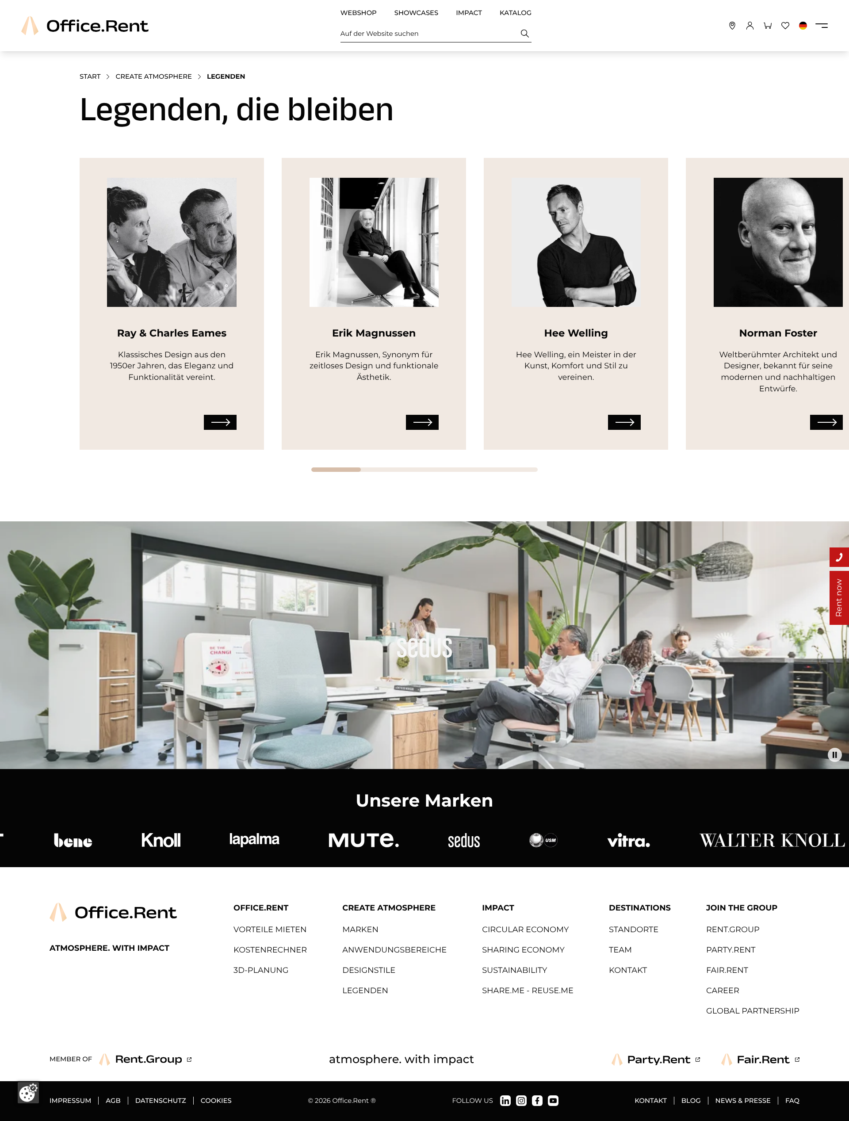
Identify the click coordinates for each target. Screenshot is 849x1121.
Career (722, 990)
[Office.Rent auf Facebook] (537, 1100)
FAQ (792, 1101)
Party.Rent (731, 950)
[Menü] (821, 25)
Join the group (741, 908)
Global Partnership (752, 1011)
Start (90, 76)
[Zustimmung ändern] (28, 1092)
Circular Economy (525, 929)
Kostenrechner (270, 950)
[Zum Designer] (220, 422)
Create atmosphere (153, 76)
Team (620, 950)
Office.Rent (260, 908)
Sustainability (514, 970)
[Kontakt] (839, 557)
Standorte (633, 929)
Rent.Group (733, 929)
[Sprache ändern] (803, 25)
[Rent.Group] (145, 1059)
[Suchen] (525, 33)
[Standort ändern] (732, 25)
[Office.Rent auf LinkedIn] (505, 1100)
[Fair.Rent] (760, 1059)
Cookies (216, 1101)
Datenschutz (160, 1101)
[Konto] (750, 25)
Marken (360, 929)
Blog (691, 1101)
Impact (498, 908)
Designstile (368, 970)
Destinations (640, 908)
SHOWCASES (416, 13)
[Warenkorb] (767, 25)
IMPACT (469, 13)
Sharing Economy (523, 950)
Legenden (365, 990)
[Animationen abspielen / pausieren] (835, 755)
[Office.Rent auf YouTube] (553, 1100)
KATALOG (516, 13)
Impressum (70, 1101)
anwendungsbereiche (394, 950)
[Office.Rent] (85, 25)
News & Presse (743, 1101)
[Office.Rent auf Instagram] (521, 1100)
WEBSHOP (358, 13)
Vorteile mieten (269, 929)
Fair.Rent (727, 970)
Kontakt (628, 970)
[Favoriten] (785, 25)
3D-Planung (261, 970)
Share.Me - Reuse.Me (528, 990)
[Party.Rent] (656, 1059)
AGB (113, 1101)
